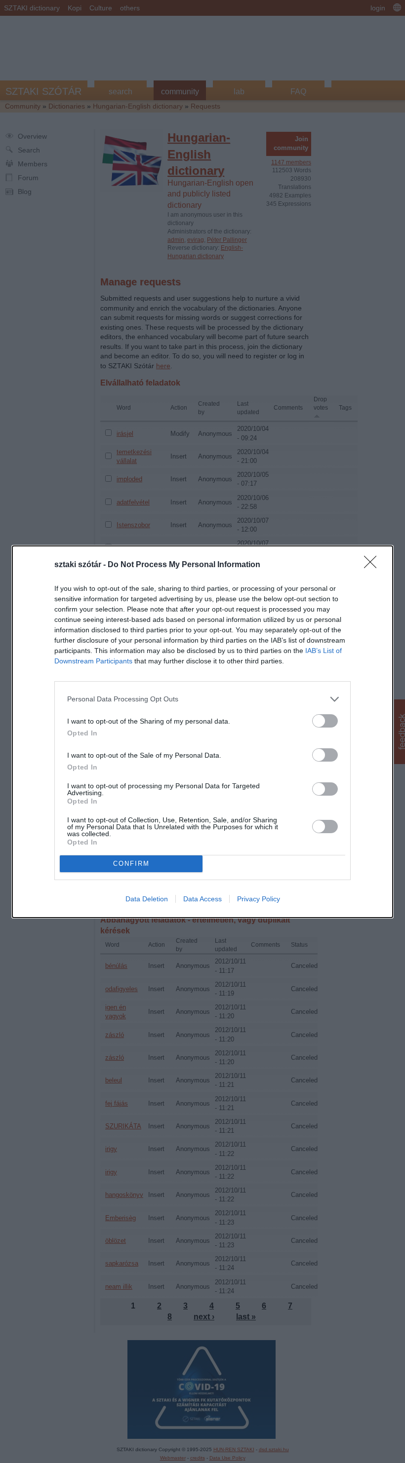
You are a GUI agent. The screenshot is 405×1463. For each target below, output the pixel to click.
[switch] (325, 721)
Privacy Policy (258, 899)
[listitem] (202, 699)
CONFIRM (131, 863)
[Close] (373, 565)
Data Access (202, 899)
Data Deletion (146, 899)
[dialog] (202, 732)
